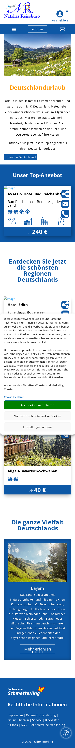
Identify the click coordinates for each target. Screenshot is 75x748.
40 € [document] (40, 490)
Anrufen (37, 29)
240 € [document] (39, 231)
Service (37, 720)
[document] (37, 271)
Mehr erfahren (37, 649)
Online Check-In (18, 720)
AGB (24, 725)
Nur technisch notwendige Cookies (37, 416)
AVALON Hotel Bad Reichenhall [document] (36, 194)
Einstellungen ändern (37, 427)
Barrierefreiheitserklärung (47, 725)
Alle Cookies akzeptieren (37, 405)
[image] (9, 188)
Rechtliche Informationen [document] (37, 704)
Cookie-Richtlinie (14, 397)
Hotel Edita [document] (18, 305)
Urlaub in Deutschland (20, 157)
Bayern (37, 588)
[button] (59, 32)
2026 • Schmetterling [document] (38, 742)
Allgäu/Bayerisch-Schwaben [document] (32, 471)
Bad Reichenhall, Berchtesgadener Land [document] (36, 204)
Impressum (15, 715)
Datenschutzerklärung (41, 715)
